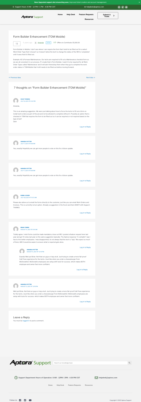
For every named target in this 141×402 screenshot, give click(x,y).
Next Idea (90, 77)
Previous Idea (15, 77)
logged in (26, 321)
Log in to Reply (85, 127)
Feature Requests (86, 14)
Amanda (41, 43)
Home (60, 14)
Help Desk (71, 14)
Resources (89, 19)
